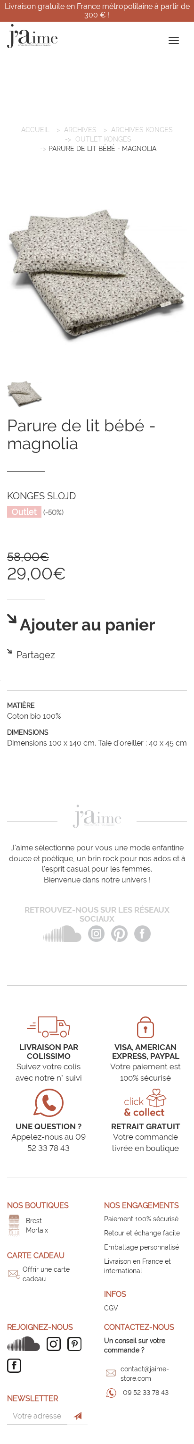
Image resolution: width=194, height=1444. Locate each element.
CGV (111, 1308)
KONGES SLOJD (41, 496)
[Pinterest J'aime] (76, 1344)
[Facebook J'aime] (16, 1366)
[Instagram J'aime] (56, 1344)
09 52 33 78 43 (146, 1392)
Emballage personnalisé (141, 1247)
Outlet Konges (103, 139)
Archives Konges (142, 130)
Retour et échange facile (142, 1233)
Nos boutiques (38, 1205)
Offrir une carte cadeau (46, 1274)
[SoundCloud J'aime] (26, 1343)
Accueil (35, 130)
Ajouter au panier (85, 625)
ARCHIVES (80, 130)
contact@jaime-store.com (145, 1373)
